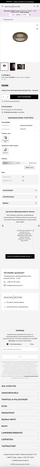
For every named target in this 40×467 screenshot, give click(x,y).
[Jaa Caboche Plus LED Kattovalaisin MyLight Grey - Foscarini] (37, 28)
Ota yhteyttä (8, 386)
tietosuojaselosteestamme (31, 376)
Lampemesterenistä (12, 432)
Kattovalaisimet (8, 19)
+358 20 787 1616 (13, 282)
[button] (4, 67)
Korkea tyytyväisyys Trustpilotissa (23, 1)
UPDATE (19, 14)
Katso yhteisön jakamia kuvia (18, 256)
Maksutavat (7, 412)
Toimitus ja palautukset (14, 399)
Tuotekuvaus (8, 197)
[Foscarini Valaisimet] (10, 85)
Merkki (5, 203)
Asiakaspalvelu (9, 393)
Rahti (4, 426)
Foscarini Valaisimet (26, 125)
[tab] (20, 386)
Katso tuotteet (24, 12)
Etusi (4, 406)
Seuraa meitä (8, 419)
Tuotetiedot (8, 190)
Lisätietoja (7, 439)
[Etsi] (34, 6)
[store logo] (13, 6)
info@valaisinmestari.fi (15, 285)
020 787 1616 (29, 457)
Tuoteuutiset (8, 446)
